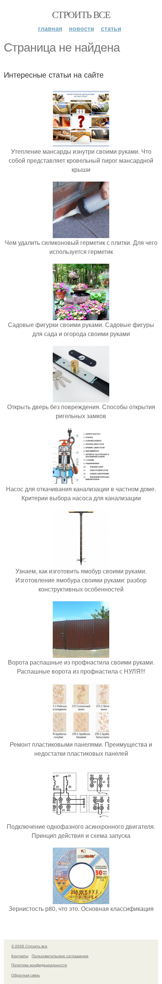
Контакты (19, 955)
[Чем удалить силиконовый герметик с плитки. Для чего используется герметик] (81, 233)
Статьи (111, 28)
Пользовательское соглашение (60, 955)
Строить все (81, 14)
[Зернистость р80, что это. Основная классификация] (81, 899)
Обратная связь (25, 975)
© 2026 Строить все (29, 946)
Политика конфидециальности (39, 964)
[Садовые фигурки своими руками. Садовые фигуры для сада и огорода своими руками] (81, 315)
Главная (50, 28)
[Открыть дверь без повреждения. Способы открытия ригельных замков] (81, 397)
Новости (81, 28)
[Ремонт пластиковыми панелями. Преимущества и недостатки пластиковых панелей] (81, 735)
